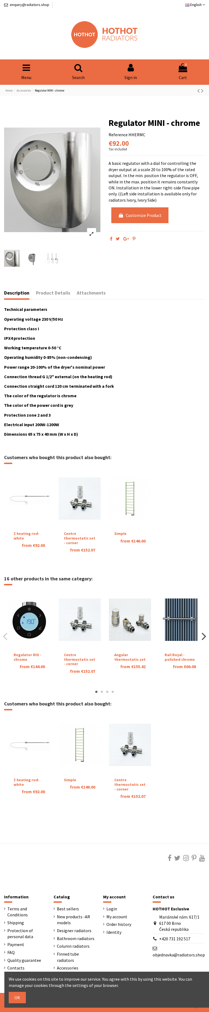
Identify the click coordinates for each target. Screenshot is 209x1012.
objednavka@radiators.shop (179, 955)
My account (116, 916)
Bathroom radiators (75, 938)
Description (16, 293)
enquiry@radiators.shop (29, 4)
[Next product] (202, 90)
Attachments (91, 293)
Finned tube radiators (68, 957)
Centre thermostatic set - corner (79, 538)
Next (203, 636)
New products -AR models (73, 919)
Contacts (15, 968)
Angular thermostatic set (130, 657)
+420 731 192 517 (174, 938)
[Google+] (126, 238)
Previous (5, 636)
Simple (120, 533)
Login (111, 908)
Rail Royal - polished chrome (180, 657)
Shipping (15, 922)
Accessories (67, 968)
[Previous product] (199, 90)
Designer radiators (74, 930)
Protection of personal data (20, 933)
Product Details (53, 293)
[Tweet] (118, 238)
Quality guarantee (24, 960)
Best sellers (68, 908)
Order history (118, 924)
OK (17, 997)
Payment (15, 944)
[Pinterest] (134, 238)
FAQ (11, 952)
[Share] (111, 238)
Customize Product (144, 215)
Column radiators (73, 946)
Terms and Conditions (17, 911)
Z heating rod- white (26, 536)
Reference (118, 134)
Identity (113, 932)
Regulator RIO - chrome (27, 657)
